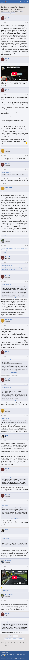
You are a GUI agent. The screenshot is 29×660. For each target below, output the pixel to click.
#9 (27, 281)
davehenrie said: (5, 172)
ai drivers (17, 11)
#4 (27, 155)
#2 (27, 64)
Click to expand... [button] (14, 297)
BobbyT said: (5, 418)
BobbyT (4, 11)
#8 (27, 262)
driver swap (3, 13)
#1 (27, 22)
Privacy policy (19, 654)
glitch (9, 13)
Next (15, 636)
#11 (27, 356)
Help (24, 654)
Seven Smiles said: (6, 265)
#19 (27, 600)
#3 (27, 94)
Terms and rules (10, 654)
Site (2, 655)
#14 (27, 440)
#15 (27, 474)
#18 (27, 566)
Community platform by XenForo (13, 658)
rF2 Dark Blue (5, 652)
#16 (27, 500)
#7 (27, 245)
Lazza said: (4, 505)
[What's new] (24, 1)
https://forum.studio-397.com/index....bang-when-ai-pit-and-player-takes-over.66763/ (14, 249)
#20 (27, 619)
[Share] (26, 23)
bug (21, 11)
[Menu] (2, 1)
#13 (27, 415)
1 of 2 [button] (10, 636)
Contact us (3, 654)
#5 (27, 169)
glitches (13, 13)
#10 (27, 325)
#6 (27, 193)
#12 (27, 384)
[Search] (27, 1)
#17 (27, 535)
